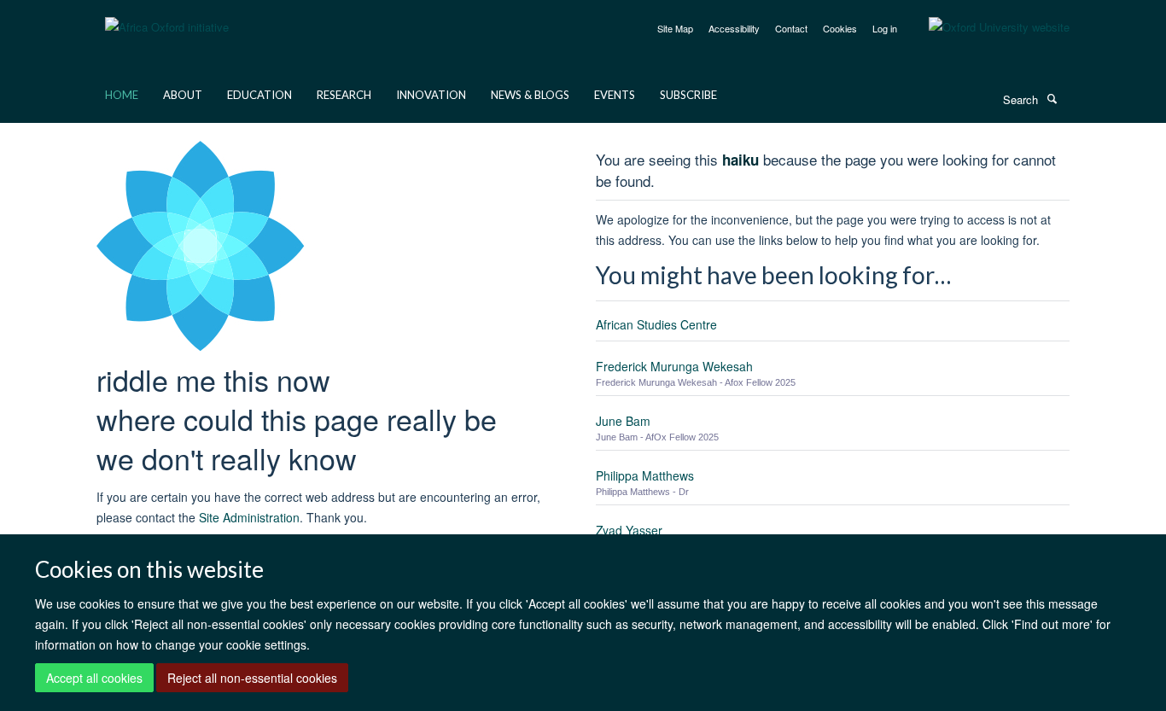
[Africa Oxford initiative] (167, 17)
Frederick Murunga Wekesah (674, 366)
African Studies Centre (656, 324)
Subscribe (688, 95)
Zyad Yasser (629, 530)
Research (344, 95)
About (182, 95)
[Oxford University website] (986, 27)
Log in (884, 28)
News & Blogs (530, 95)
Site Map (675, 28)
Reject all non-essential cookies (252, 677)
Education (259, 95)
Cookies (840, 28)
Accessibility (734, 28)
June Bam (623, 420)
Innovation (431, 95)
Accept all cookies (94, 677)
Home (121, 95)
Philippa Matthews (645, 475)
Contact (791, 28)
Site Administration (249, 517)
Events (614, 95)
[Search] (1051, 98)
